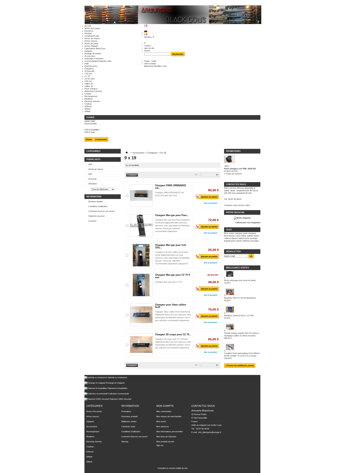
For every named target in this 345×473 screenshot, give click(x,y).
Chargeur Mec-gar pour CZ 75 (168, 282)
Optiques (88, 51)
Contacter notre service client (237, 205)
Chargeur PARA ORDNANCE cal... (170, 186)
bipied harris (244, 238)
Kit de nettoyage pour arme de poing (240, 281)
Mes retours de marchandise (168, 416)
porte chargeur (249, 233)
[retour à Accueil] (126, 153)
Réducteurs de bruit (93, 91)
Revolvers (88, 31)
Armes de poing (91, 43)
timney (232, 236)
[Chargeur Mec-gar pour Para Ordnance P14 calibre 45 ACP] (141, 225)
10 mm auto (89, 79)
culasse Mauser (231, 238)
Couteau (88, 104)
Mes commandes (163, 411)
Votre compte (150, 63)
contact (147, 46)
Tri (196, 175)
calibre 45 (88, 84)
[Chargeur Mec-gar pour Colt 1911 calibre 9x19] (141, 255)
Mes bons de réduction (166, 436)
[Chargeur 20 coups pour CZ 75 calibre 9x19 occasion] (141, 344)
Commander (101, 139)
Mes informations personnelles (169, 431)
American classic (95, 169)
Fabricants (93, 159)
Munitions (88, 99)
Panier (90, 117)
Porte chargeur (91, 89)
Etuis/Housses (90, 66)
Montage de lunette (92, 53)
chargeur (239, 233)
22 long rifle (89, 71)
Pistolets (88, 33)
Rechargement (90, 96)
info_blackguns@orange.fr (209, 432)
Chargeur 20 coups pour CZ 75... (173, 334)
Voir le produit (210, 203)
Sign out (159, 445)
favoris (147, 51)
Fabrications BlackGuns (94, 48)
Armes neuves (90, 41)
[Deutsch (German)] (145, 32)
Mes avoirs (161, 421)
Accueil (87, 26)
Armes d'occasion (92, 28)
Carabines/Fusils (91, 36)
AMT (90, 174)
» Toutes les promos (233, 174)
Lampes (87, 94)
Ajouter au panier (209, 197)
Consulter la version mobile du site (172, 468)
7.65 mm (88, 74)
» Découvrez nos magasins (247, 222)
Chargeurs (89, 69)
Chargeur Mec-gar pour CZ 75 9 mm (172, 276)
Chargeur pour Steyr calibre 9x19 (170, 306)
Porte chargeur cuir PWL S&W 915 (240, 169)
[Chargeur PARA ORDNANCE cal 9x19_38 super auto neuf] (141, 195)
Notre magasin (235, 212)
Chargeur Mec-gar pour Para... (172, 215)
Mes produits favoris (165, 441)
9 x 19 (87, 76)
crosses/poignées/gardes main (97, 61)
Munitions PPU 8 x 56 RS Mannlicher (240, 299)
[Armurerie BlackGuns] (172, 15)
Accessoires (89, 56)
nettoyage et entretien (93, 58)
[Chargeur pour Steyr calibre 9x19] (141, 314)
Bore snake (229, 233)
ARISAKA (92, 184)
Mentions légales (95, 201)
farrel (226, 236)
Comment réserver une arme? (101, 211)
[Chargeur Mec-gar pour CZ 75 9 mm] (141, 285)
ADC (90, 164)
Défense (88, 106)
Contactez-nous (128, 426)
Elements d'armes (92, 101)
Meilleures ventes (237, 267)
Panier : (150, 61)
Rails (86, 63)
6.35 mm (88, 81)
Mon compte (165, 405)
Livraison (92, 221)
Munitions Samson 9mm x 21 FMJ (239, 316)
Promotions (233, 151)
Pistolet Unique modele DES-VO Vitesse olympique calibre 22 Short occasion (241, 335)
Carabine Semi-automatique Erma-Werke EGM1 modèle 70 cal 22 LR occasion (242, 355)
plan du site (149, 48)
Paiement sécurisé (96, 216)
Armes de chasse (92, 38)
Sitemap (124, 441)
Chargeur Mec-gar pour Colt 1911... (170, 246)
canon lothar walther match (247, 236)
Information (93, 196)
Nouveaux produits (129, 416)
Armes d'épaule (91, 46)
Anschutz (92, 179)
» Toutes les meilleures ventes (240, 365)
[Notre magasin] (242, 218)
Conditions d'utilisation (97, 206)
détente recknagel (251, 241)
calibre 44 (88, 86)
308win (87, 109)
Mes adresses (162, 426)
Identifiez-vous (160, 66)
